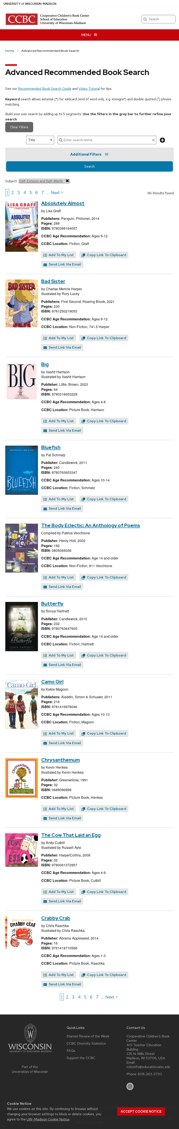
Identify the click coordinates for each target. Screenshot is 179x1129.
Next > (57, 192)
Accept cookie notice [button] (141, 1111)
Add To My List (61, 255)
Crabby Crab (55, 918)
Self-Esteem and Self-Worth (41, 181)
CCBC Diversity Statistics (86, 1043)
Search (89, 166)
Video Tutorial (89, 88)
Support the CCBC (81, 1058)
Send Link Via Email (64, 264)
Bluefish (50, 447)
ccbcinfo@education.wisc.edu (148, 1067)
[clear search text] (153, 140)
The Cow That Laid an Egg (71, 835)
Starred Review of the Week (88, 1036)
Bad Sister (53, 281)
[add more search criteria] (162, 140)
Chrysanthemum (60, 760)
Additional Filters (86, 154)
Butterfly (52, 604)
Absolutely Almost (62, 203)
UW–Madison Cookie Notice (48, 1119)
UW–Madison (29, 4)
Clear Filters (19, 127)
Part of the (30, 1069)
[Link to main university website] (30, 1053)
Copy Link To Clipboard (106, 255)
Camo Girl (52, 682)
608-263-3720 (150, 1074)
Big (45, 364)
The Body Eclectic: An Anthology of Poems (90, 525)
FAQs (71, 1051)
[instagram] (130, 1086)
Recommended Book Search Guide (44, 88)
